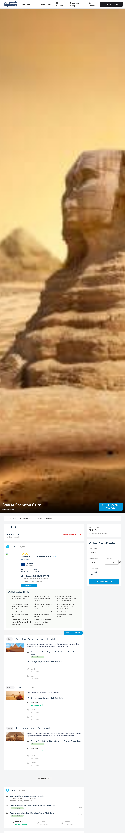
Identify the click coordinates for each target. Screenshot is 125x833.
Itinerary (12, 519)
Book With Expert (111, 4)
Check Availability (104, 581)
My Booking (59, 4)
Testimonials (45, 4)
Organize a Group (74, 4)
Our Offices (92, 4)
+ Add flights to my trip (72, 534)
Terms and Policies (45, 519)
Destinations (27, 4)
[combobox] (104, 553)
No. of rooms (93, 568)
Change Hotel (29, 585)
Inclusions (26, 519)
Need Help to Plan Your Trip (110, 506)
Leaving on (108, 558)
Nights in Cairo (94, 558)
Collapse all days (73, 633)
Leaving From (93, 549)
